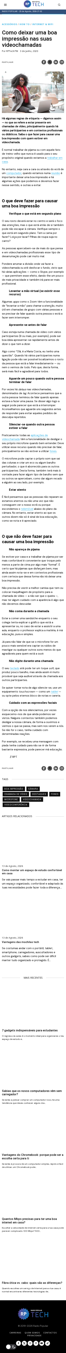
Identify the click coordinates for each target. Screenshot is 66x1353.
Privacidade (34, 1335)
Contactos (50, 1332)
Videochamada (32, 799)
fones (53, 451)
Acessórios (9, 24)
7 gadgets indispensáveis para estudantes (30, 1030)
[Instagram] (30, 1343)
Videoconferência (15, 805)
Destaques (39, 794)
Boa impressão (13, 789)
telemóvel (27, 509)
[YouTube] (41, 1343)
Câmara (33, 789)
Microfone (11, 799)
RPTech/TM (12, 51)
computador (13, 173)
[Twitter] (50, 62)
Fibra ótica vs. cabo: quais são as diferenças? (32, 1283)
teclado (14, 668)
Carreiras (15, 1332)
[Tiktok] (47, 1343)
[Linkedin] (56, 62)
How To (25, 24)
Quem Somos (32, 1332)
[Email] (61, 62)
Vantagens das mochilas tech (20, 942)
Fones (54, 794)
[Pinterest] (36, 1343)
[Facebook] (44, 62)
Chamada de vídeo (15, 794)
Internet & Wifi (42, 24)
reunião (55, 173)
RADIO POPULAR (9, 11)
